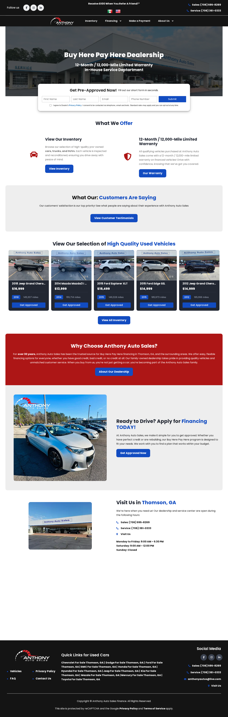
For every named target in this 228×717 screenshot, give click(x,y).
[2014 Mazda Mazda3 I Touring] (71, 280)
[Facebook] (26, 8)
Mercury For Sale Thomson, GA (141, 675)
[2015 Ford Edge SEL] (156, 280)
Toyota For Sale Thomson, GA (80, 679)
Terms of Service (154, 708)
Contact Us (43, 678)
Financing (111, 21)
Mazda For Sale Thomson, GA (100, 675)
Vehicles (16, 671)
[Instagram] (33, 8)
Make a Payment (139, 21)
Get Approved (29, 305)
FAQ (13, 678)
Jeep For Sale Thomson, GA (121, 671)
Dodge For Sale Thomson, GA (124, 662)
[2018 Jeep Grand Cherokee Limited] (29, 280)
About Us (164, 21)
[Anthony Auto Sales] (62, 21)
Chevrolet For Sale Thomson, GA (82, 662)
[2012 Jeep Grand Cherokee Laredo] (199, 280)
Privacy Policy (75, 105)
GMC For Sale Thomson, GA (98, 667)
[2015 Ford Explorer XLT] (114, 280)
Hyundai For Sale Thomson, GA (81, 671)
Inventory (91, 21)
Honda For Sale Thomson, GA (137, 667)
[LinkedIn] (41, 8)
